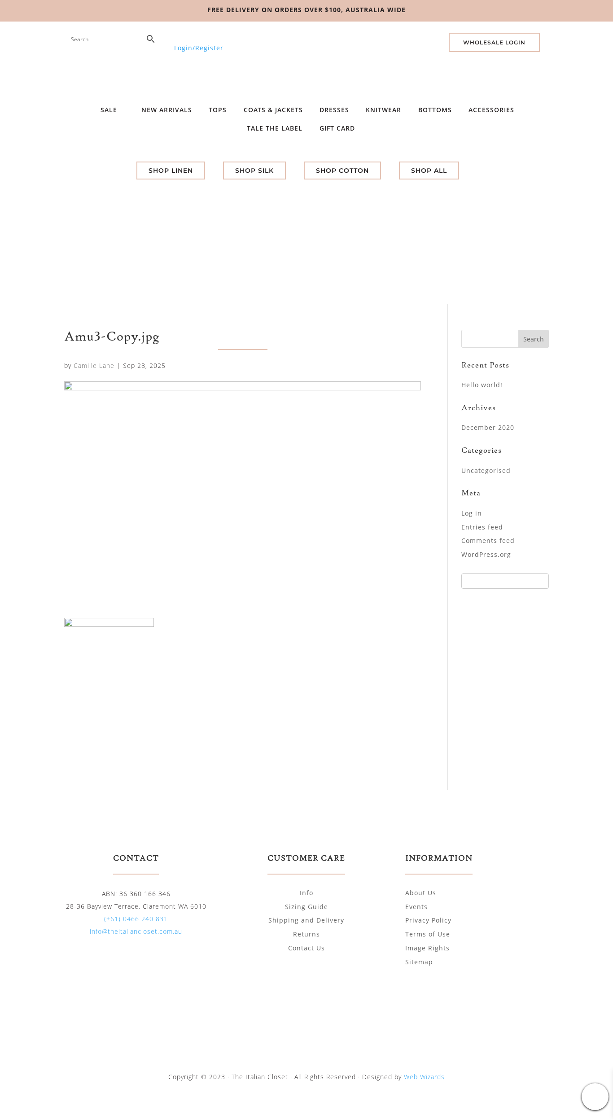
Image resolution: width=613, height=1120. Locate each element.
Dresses (334, 109)
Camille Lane (94, 365)
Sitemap (419, 962)
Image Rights (427, 948)
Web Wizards (424, 1076)
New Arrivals (166, 109)
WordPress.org (486, 554)
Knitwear (383, 109)
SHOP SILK (254, 170)
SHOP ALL (429, 170)
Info (306, 892)
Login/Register (198, 48)
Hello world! (482, 385)
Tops (218, 109)
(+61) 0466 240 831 (136, 918)
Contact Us (306, 948)
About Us (420, 892)
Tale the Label (274, 128)
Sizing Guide (306, 906)
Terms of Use (427, 934)
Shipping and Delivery (306, 920)
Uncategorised (486, 470)
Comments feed (488, 540)
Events (416, 906)
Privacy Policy (428, 920)
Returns (306, 934)
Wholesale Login (494, 42)
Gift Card (338, 128)
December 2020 (487, 427)
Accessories (491, 109)
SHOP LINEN (171, 170)
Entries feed (482, 527)
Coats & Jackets (273, 109)
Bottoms (435, 109)
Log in (471, 513)
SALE (110, 109)
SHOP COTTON (342, 170)
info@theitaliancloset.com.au (136, 931)
